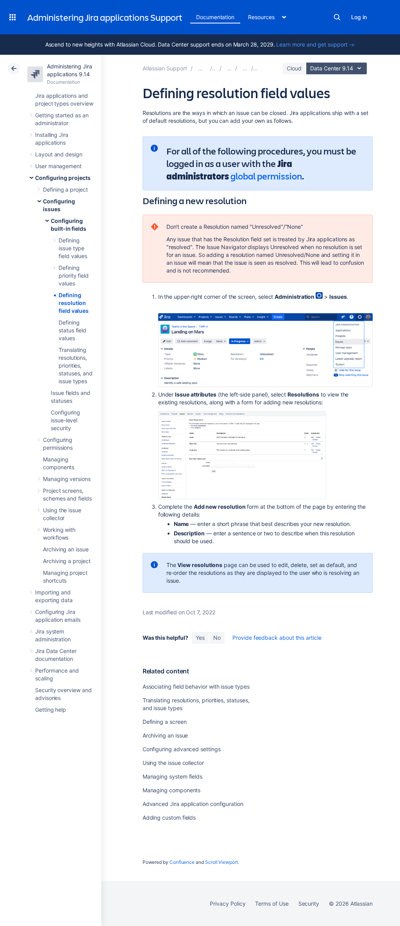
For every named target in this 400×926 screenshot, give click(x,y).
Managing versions (67, 479)
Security (308, 903)
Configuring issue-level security (65, 420)
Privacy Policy (227, 903)
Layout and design (58, 154)
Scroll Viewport (221, 862)
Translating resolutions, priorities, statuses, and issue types (76, 365)
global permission (266, 176)
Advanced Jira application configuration (193, 803)
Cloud (294, 68)
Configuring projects (63, 177)
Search (337, 17)
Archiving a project (67, 561)
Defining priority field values (74, 275)
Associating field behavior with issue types (196, 686)
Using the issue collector (173, 762)
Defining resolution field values (74, 303)
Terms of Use (271, 903)
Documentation (215, 17)
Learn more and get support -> (315, 44)
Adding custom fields (169, 817)
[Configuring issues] (245, 68)
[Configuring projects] (229, 68)
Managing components (172, 790)
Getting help (50, 709)
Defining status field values (72, 330)
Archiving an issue (66, 549)
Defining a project (65, 189)
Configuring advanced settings (182, 749)
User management (58, 166)
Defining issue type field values (73, 248)
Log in (359, 17)
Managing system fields (172, 776)
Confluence (182, 862)
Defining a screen (165, 721)
